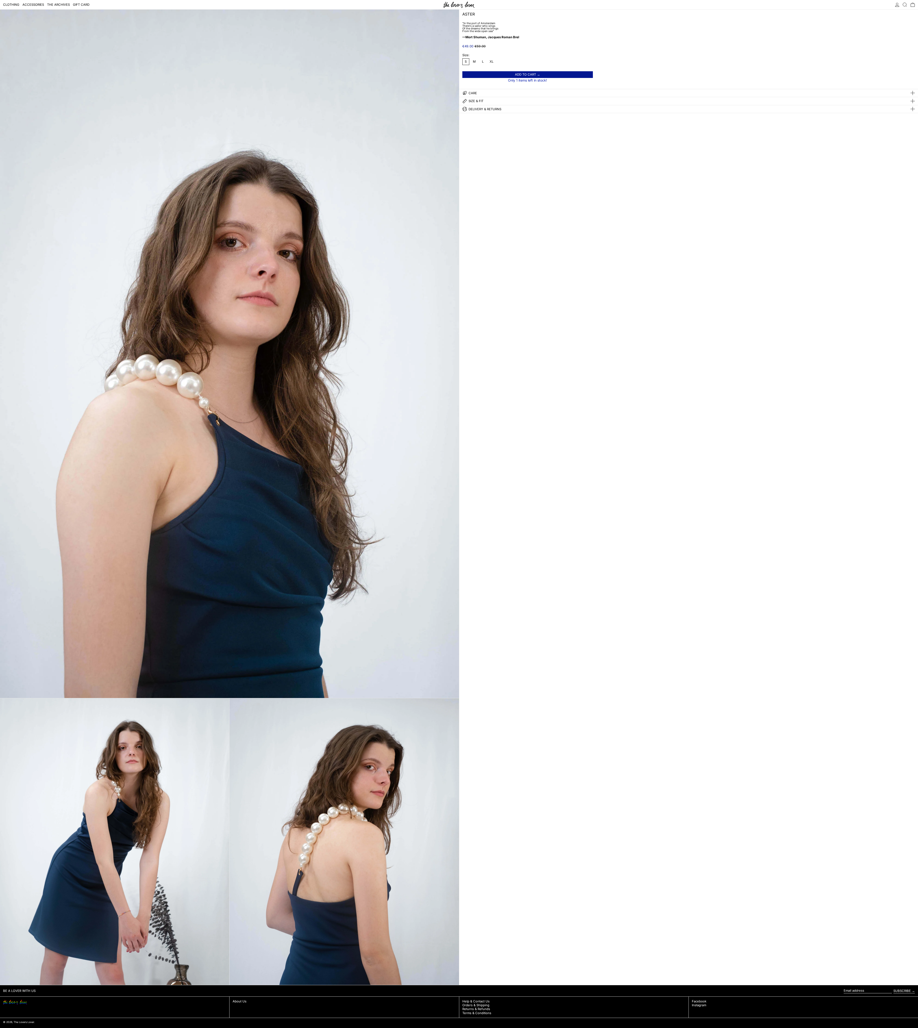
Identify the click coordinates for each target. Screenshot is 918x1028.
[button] (904, 4)
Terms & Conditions (476, 1013)
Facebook (699, 1001)
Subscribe (902, 991)
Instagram (699, 1005)
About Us (239, 1001)
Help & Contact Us (476, 1001)
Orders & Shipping (475, 1005)
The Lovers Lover (24, 1022)
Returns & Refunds (476, 1009)
